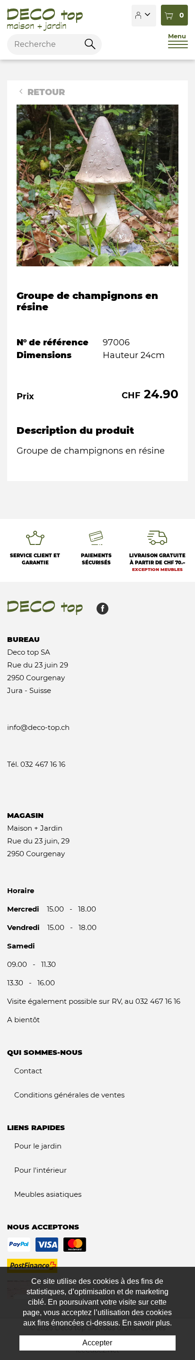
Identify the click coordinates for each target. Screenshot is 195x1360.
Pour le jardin (38, 1145)
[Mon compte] (144, 15)
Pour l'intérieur (40, 1170)
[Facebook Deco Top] (98, 610)
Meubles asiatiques (47, 1194)
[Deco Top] (45, 16)
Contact (28, 1070)
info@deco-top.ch (38, 727)
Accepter (97, 1343)
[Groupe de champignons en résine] (97, 185)
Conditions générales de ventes (69, 1094)
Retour (45, 92)
